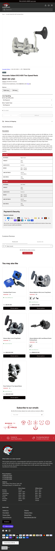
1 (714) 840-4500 (7, 479)
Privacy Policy (6, 515)
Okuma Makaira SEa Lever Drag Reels (40, 292)
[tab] (5, 130)
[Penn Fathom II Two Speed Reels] (14, 373)
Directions (6, 521)
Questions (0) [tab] (40, 241)
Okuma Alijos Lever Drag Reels (12, 338)
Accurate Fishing (6, 69)
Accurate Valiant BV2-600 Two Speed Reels (14, 14)
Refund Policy (27, 515)
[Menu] (51, 5)
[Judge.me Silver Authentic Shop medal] (41, 422)
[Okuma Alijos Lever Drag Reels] (14, 325)
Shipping (4, 81)
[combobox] (27, 9)
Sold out (37, 115)
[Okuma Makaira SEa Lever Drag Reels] (41, 279)
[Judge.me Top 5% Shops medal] (35, 427)
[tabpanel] (27, 170)
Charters (26, 510)
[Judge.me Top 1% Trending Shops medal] (47, 422)
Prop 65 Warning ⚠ (7, 126)
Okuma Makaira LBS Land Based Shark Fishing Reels (40, 339)
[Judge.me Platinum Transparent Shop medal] (29, 422)
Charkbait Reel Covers (9, 292)
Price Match (6, 512)
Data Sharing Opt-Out (30, 517)
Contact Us (5, 510)
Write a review (28, 253)
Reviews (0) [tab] (15, 241)
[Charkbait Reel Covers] (14, 279)
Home (3, 14)
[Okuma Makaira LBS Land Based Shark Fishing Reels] (41, 325)
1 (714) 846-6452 (7, 477)
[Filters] (3, 246)
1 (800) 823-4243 (7, 475)
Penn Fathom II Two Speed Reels (12, 386)
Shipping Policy (28, 512)
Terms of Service (7, 517)
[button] (48, 5)
